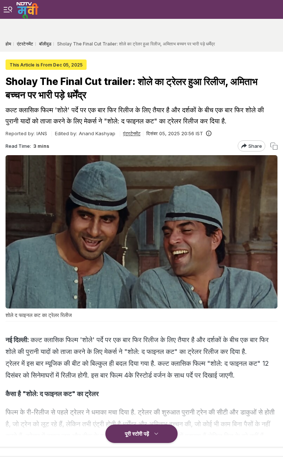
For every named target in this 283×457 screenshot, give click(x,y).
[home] (27, 9)
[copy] (273, 146)
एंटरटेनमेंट (131, 133)
